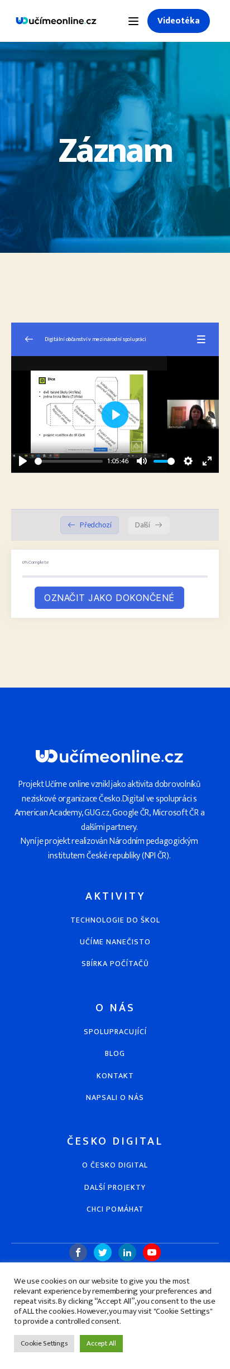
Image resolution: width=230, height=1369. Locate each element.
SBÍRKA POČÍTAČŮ (115, 963)
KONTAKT (115, 1076)
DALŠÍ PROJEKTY (115, 1187)
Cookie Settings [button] (44, 1343)
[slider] (69, 461)
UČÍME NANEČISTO (115, 942)
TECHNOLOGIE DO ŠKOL (115, 920)
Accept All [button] (101, 1343)
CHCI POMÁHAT (115, 1209)
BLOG (115, 1053)
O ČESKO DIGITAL (115, 1165)
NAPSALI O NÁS (115, 1097)
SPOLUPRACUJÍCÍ (115, 1031)
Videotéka (178, 20)
